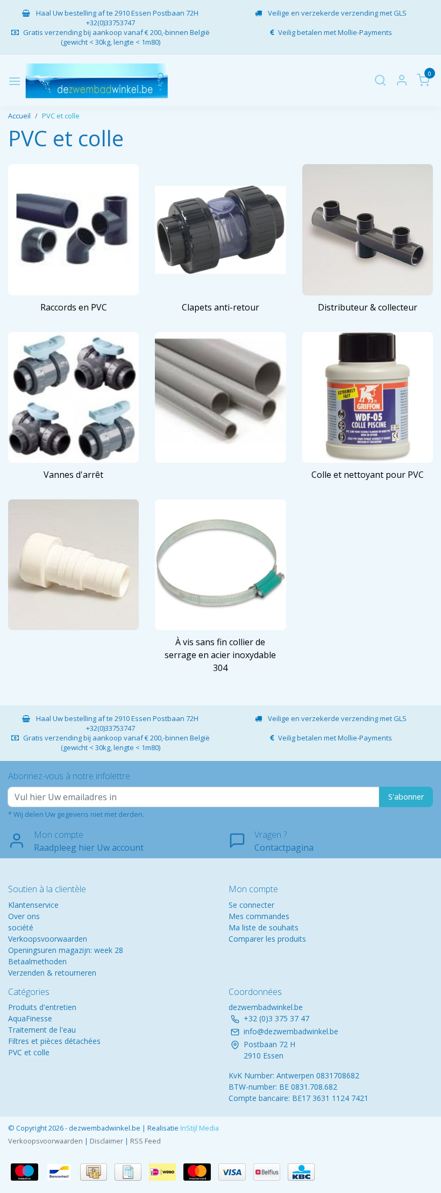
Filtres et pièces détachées (54, 1041)
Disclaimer (106, 1141)
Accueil (19, 116)
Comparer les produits (267, 939)
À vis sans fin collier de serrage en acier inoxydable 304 (220, 655)
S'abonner (406, 797)
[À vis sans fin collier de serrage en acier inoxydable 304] (220, 565)
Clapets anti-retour (220, 307)
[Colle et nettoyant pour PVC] (367, 397)
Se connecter (251, 905)
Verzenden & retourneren (52, 973)
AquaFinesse (30, 1018)
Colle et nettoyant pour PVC (367, 475)
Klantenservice (33, 905)
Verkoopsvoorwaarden (47, 939)
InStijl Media (199, 1128)
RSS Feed (145, 1141)
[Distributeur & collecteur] (367, 229)
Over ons (24, 916)
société (20, 927)
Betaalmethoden (37, 961)
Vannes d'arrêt (73, 475)
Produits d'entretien (42, 1007)
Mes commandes (259, 916)
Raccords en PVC (73, 307)
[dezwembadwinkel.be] (96, 80)
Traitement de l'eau (42, 1030)
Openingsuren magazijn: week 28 (65, 950)
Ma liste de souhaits (263, 927)
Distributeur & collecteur (367, 307)
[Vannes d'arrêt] (73, 397)
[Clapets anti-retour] (220, 229)
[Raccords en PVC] (73, 229)
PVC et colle (61, 116)
